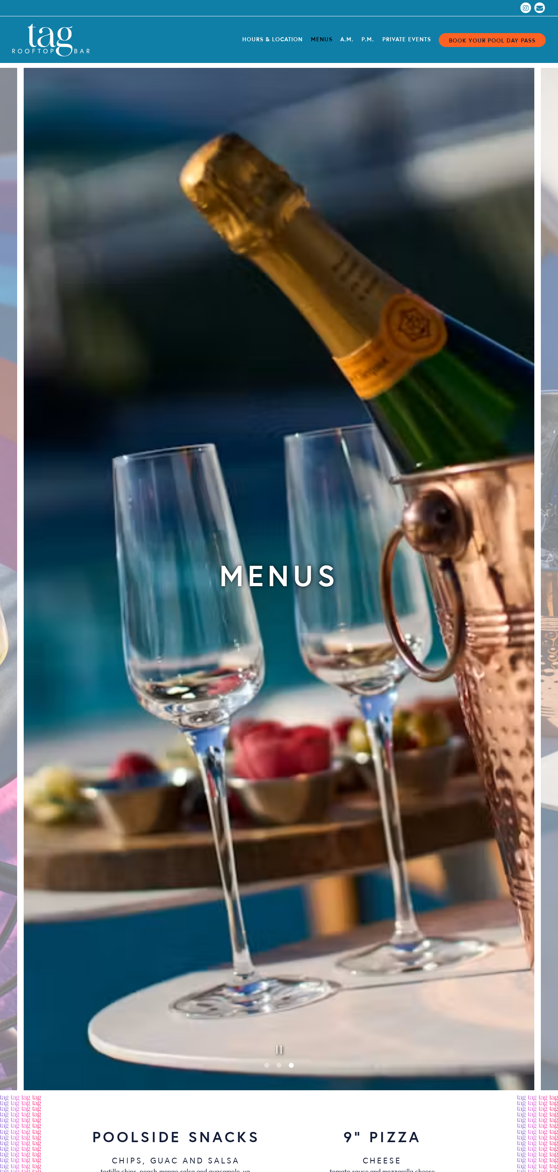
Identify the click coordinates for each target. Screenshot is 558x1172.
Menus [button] (322, 38)
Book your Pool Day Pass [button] (492, 40)
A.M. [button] (347, 38)
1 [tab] (267, 1071)
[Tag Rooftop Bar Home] (57, 39)
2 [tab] (279, 1071)
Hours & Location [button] (272, 38)
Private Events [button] (406, 38)
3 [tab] (291, 1071)
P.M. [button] (368, 38)
